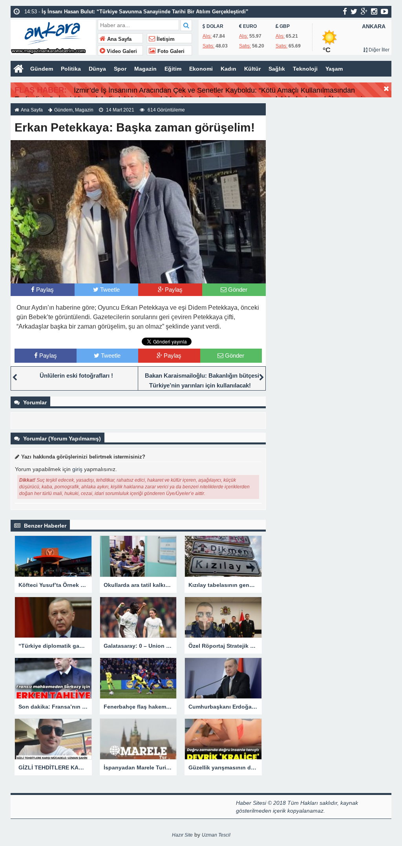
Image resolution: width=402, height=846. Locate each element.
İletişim (165, 39)
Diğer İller (378, 50)
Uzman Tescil (216, 835)
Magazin (145, 69)
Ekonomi (201, 69)
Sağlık (277, 69)
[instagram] (374, 11)
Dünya (97, 69)
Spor (120, 69)
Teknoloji (305, 69)
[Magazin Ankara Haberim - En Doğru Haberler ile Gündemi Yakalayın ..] (53, 36)
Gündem (41, 69)
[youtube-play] (384, 11)
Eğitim (172, 69)
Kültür (252, 69)
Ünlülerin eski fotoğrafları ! (76, 375)
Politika (71, 69)
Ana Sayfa (119, 39)
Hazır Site (182, 835)
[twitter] (354, 11)
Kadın (228, 69)
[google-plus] (364, 11)
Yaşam (334, 69)
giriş (77, 469)
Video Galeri (121, 51)
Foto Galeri (170, 51)
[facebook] (345, 11)
